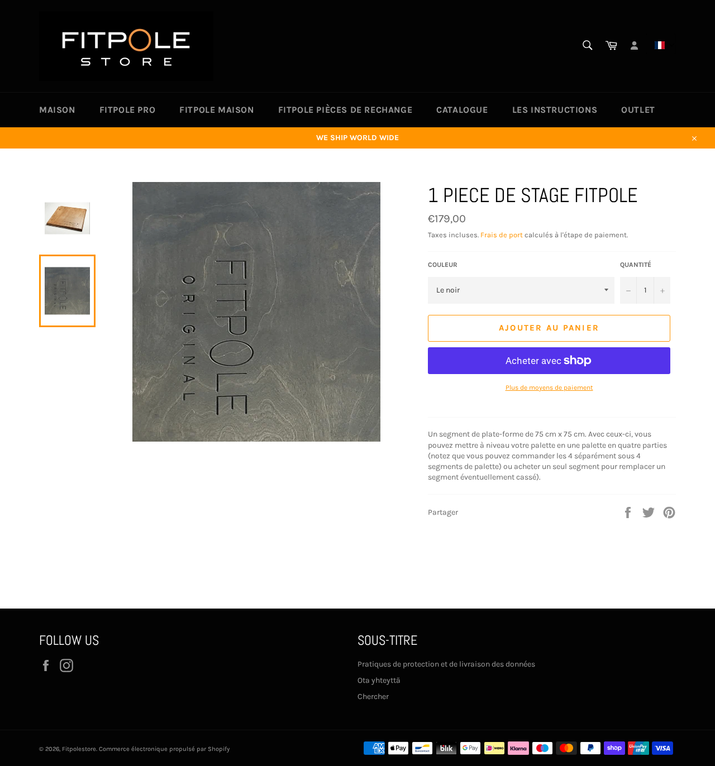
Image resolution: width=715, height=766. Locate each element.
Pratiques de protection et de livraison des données (446, 664)
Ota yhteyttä (379, 680)
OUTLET (638, 109)
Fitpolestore (79, 749)
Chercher (373, 696)
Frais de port (501, 235)
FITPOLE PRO (127, 109)
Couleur (442, 265)
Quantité (635, 265)
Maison (57, 109)
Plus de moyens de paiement (549, 387)
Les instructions (555, 109)
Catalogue (462, 109)
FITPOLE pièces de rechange (345, 109)
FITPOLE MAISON (216, 109)
